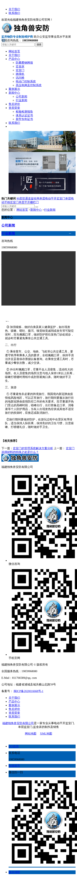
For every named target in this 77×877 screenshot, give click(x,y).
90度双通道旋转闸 (27, 198)
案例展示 (14, 705)
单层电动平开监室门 (52, 198)
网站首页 (22, 209)
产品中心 (14, 701)
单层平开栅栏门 (29, 202)
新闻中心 (36, 209)
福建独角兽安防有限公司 (18, 723)
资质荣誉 (14, 712)
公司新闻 (8, 225)
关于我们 (14, 9)
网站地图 (30, 733)
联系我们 (14, 13)
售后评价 (14, 709)
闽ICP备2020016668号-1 (28, 691)
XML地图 (46, 733)
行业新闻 (50, 209)
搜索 (39, 44)
